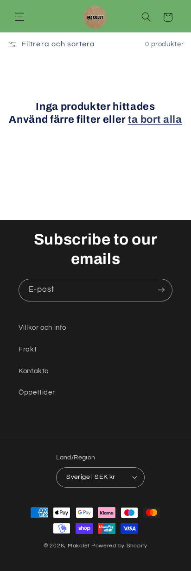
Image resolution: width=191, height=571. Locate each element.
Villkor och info (42, 327)
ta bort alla (155, 119)
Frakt (28, 349)
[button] (19, 17)
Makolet (79, 545)
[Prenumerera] (161, 290)
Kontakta (34, 371)
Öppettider (37, 392)
